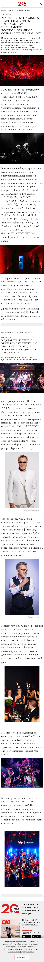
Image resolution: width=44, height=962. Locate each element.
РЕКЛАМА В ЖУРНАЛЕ (31, 911)
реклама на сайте (30, 908)
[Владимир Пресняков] (22, 480)
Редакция (26, 914)
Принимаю (22, 957)
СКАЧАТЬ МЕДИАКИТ (30, 904)
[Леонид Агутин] (22, 587)
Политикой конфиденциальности (21, 951)
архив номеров (27, 930)
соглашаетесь (26, 949)
